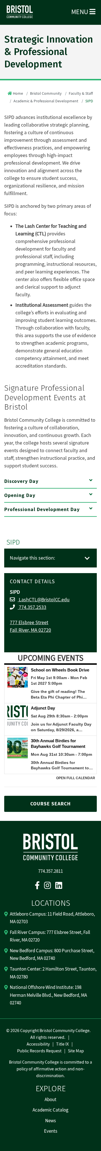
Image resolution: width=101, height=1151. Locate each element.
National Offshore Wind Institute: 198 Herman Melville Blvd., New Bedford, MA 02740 (48, 995)
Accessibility (38, 1044)
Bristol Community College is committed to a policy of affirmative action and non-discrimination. (50, 1069)
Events (50, 1131)
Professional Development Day (42, 509)
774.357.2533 (32, 607)
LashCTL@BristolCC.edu (44, 600)
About (50, 1100)
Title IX (62, 1044)
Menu (80, 12)
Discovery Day (21, 481)
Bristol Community (46, 93)
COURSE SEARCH (50, 803)
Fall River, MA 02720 (30, 630)
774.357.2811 (50, 871)
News (50, 1121)
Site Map (76, 1051)
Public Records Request (39, 1051)
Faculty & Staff (81, 93)
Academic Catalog (50, 1110)
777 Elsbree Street (29, 622)
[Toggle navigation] (87, 558)
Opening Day (19, 495)
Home (18, 93)
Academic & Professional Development (45, 101)
